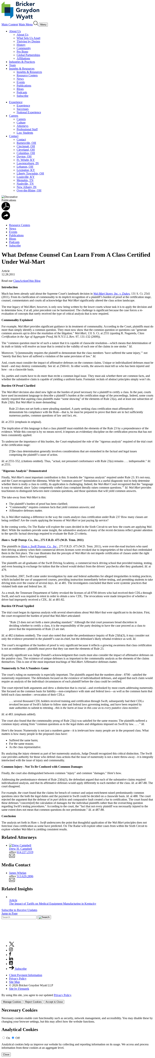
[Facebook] (10, 954)
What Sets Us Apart (28, 38)
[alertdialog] (77, 1032)
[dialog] (77, 998)
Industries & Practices (22, 61)
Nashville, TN (25, 183)
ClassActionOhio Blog (26, 280)
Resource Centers (27, 75)
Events (21, 82)
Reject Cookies (33, 1001)
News (20, 78)
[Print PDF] (6, 209)
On (8, 1038)
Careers (13, 115)
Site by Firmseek (19, 988)
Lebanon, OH (25, 166)
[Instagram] (11, 950)
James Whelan (17, 872)
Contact (13, 136)
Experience (15, 102)
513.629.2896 (25, 876)
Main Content (10, 24)
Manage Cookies (12, 1001)
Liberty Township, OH (30, 173)
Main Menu (26, 24)
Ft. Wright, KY (26, 159)
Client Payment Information (25, 975)
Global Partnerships (28, 55)
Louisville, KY (26, 176)
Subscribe (22, 95)
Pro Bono (22, 51)
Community (24, 48)
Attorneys (22, 126)
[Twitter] (11, 945)
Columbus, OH (26, 153)
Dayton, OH (24, 156)
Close (6, 1054)
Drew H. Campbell (20, 848)
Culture (21, 122)
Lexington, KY (26, 170)
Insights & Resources (21, 68)
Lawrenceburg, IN (28, 163)
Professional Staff (27, 129)
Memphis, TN (25, 180)
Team (12, 65)
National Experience (29, 112)
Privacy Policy (17, 978)
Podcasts (22, 92)
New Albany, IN (26, 187)
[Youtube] (11, 963)
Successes (23, 109)
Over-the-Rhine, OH (29, 190)
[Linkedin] (11, 959)
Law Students (25, 132)
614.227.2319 (25, 852)
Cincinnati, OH (26, 146)
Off (18, 1038)
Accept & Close (54, 1001)
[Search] (36, 24)
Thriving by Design (28, 41)
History (21, 44)
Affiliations (23, 58)
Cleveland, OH (26, 149)
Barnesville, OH (26, 142)
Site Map (14, 981)
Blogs (20, 89)
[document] (77, 1032)
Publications (24, 85)
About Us (15, 31)
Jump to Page (10, 913)
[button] (6, 218)
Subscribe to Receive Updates (19, 910)
